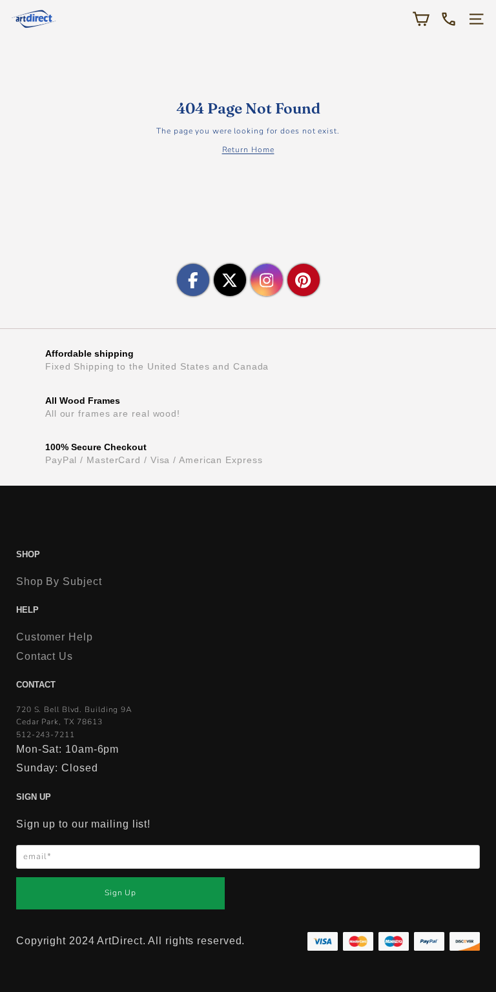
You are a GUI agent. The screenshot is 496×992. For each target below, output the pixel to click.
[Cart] (421, 19)
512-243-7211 (45, 734)
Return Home (248, 149)
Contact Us (44, 656)
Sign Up (120, 893)
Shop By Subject (59, 581)
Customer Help (54, 636)
